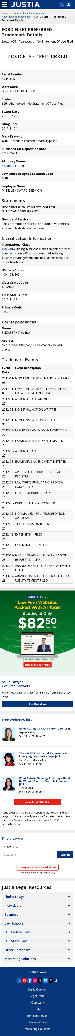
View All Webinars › (38, 802)
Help (37, 1009)
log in (14, 345)
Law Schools (13, 923)
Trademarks (19, 13)
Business (11, 914)
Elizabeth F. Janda (13, 166)
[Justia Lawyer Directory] (56, 980)
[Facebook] (29, 980)
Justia (5, 13)
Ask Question (37, 704)
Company (37, 1002)
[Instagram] (35, 980)
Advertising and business (16, 16)
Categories (35, 13)
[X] (51, 980)
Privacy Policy (37, 1022)
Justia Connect (37, 989)
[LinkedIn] (19, 980)
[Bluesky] (45, 980)
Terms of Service (37, 1015)
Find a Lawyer (13, 838)
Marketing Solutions (20, 959)
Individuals (12, 905)
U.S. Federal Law (17, 932)
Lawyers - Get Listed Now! (37, 867)
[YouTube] (24, 980)
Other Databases (17, 950)
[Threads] (40, 980)
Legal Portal (37, 996)
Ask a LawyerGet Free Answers (16, 684)
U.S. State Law (15, 941)
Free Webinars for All (18, 720)
